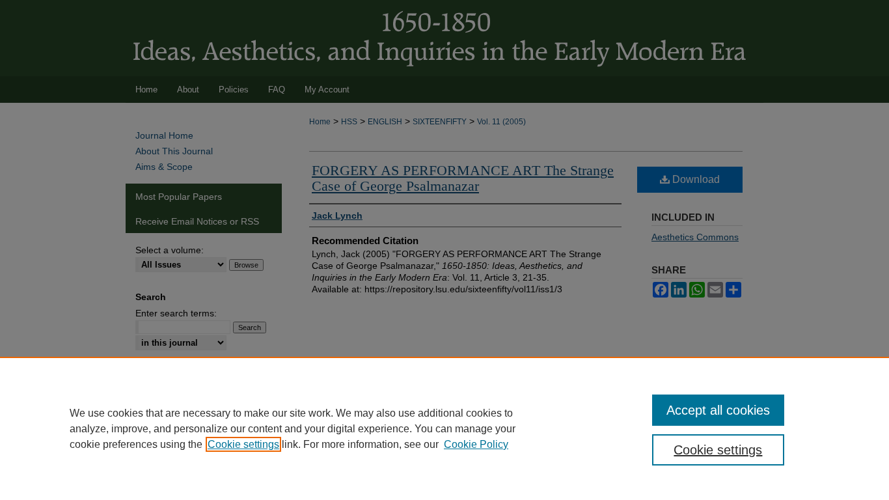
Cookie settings (243, 444)
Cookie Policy (476, 444)
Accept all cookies (718, 410)
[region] (444, 428)
